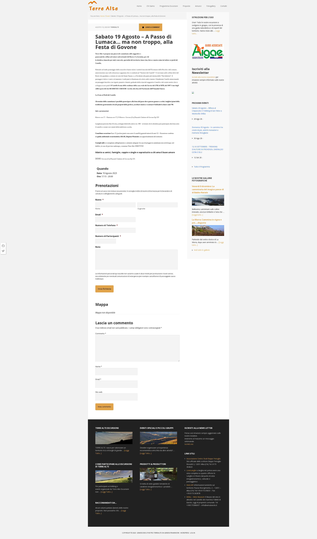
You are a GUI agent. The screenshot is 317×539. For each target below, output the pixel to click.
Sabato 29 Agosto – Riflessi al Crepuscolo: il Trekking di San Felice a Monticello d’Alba (207, 111)
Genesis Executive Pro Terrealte (149, 533)
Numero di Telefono (106, 225)
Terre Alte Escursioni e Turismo (104, 6)
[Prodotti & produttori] (158, 475)
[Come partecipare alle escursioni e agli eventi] (113, 477)
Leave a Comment (152, 27)
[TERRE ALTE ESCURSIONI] (113, 439)
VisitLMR (189, 485)
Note (97, 247)
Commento (100, 333)
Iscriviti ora (189, 444)
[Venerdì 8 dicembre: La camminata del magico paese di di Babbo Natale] (208, 201)
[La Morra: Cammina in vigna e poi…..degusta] (208, 231)
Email (99, 214)
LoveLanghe (191, 470)
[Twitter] (3, 250)
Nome (99, 199)
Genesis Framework (171, 533)
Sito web (98, 392)
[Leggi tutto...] (197, 215)
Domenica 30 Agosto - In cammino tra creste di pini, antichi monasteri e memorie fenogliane (207, 130)
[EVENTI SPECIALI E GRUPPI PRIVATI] (158, 439)
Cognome (141, 209)
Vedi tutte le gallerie (202, 250)
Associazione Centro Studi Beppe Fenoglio (203, 458)
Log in (192, 533)
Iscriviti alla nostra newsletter (203, 77)
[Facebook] (3, 245)
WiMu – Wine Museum (195, 497)
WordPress (184, 533)
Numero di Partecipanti (108, 236)
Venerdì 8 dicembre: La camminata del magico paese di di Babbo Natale (208, 189)
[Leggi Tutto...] (106, 492)
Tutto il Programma (202, 166)
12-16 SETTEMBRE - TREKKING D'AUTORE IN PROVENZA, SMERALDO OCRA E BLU (207, 149)
